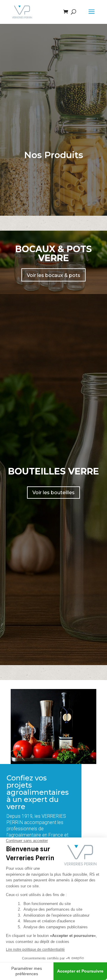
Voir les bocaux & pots (53, 275)
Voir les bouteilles (53, 492)
